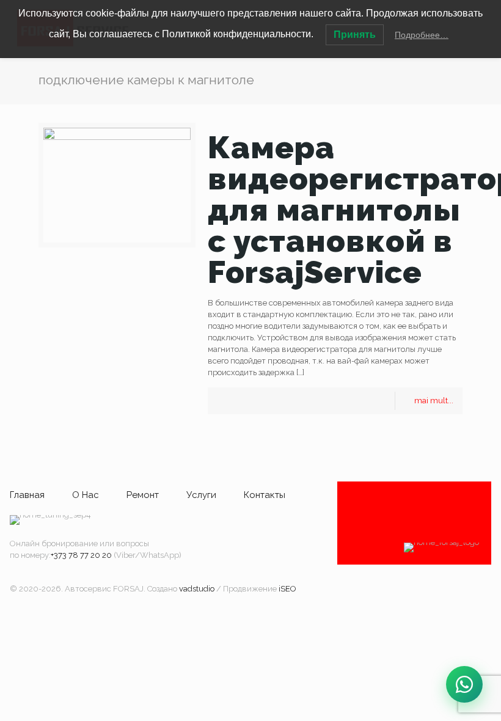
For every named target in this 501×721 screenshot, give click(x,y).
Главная (27, 494)
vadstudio (196, 588)
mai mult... (433, 400)
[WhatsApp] (464, 684)
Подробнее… (421, 35)
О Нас (85, 494)
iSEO (287, 588)
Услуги (201, 494)
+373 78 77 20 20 (81, 555)
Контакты (264, 494)
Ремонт (142, 494)
